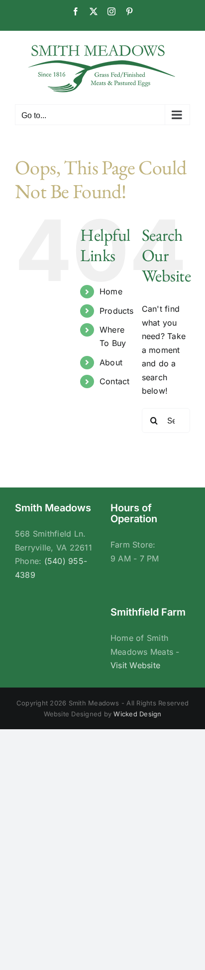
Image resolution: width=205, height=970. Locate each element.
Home (111, 291)
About (111, 362)
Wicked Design (137, 714)
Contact (115, 381)
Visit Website (135, 665)
